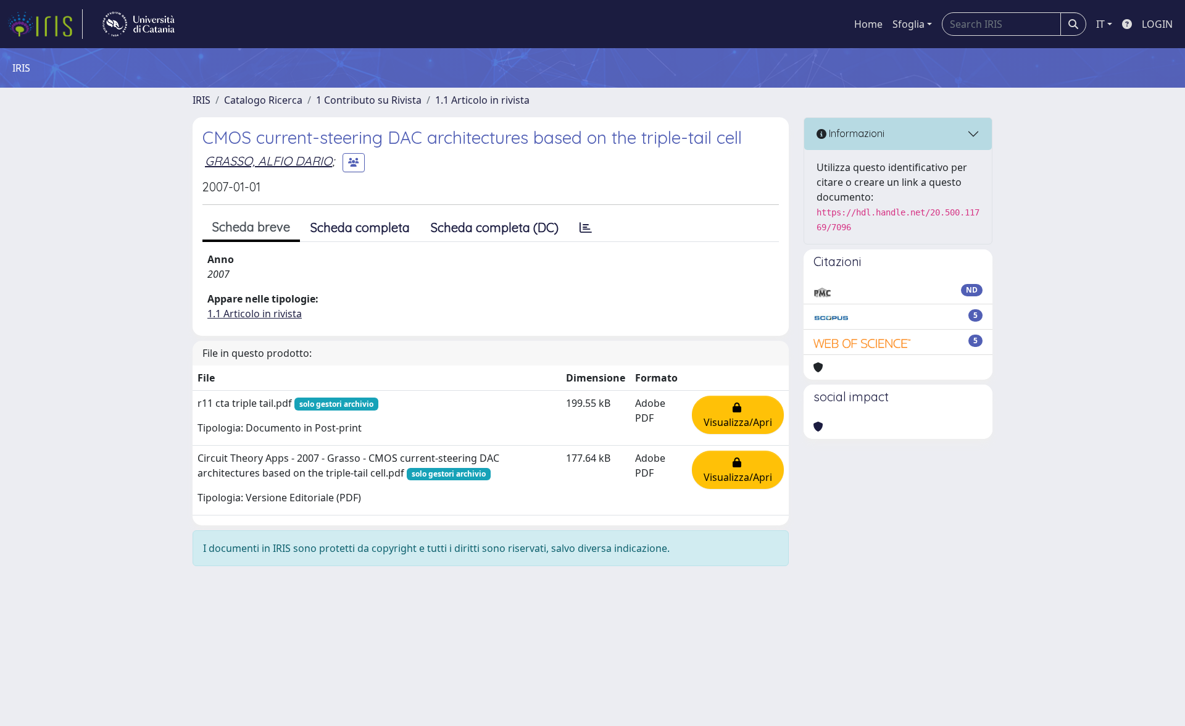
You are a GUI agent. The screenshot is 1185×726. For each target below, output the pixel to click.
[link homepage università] (139, 24)
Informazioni (855, 133)
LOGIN (1157, 24)
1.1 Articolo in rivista (482, 100)
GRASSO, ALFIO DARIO (268, 161)
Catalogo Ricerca (263, 100)
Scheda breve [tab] (251, 227)
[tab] (585, 228)
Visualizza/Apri (738, 415)
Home (868, 24)
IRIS (201, 100)
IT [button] (1100, 24)
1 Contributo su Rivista (369, 100)
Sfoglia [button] (908, 24)
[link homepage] (45, 24)
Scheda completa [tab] (360, 227)
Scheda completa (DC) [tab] (495, 227)
